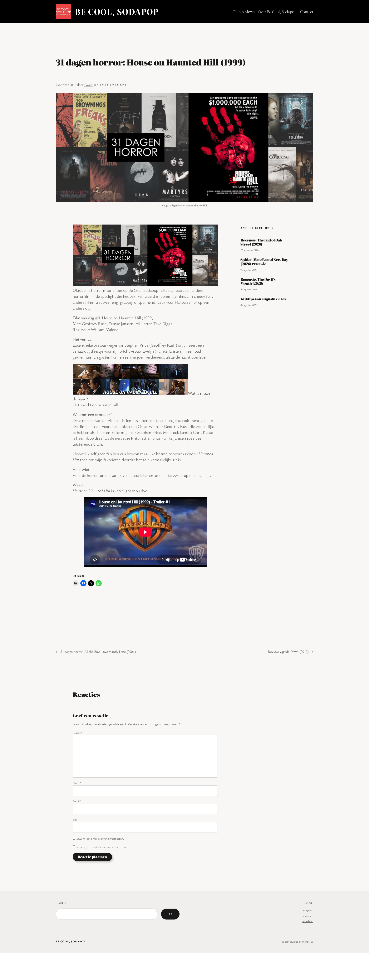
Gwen (88, 84)
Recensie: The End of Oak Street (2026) (261, 242)
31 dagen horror (176, 205)
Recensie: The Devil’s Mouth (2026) (257, 281)
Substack (306, 916)
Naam (77, 783)
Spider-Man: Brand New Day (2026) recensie (264, 262)
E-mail (77, 801)
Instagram (307, 910)
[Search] (170, 914)
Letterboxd (307, 921)
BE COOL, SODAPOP (117, 11)
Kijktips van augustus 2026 (262, 299)
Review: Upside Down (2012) (288, 651)
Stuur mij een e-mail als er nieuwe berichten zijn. (101, 847)
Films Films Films (111, 84)
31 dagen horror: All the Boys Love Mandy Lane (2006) (98, 651)
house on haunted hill (196, 205)
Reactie (77, 732)
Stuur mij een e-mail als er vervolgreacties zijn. (100, 838)
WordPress (307, 941)
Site (75, 819)
